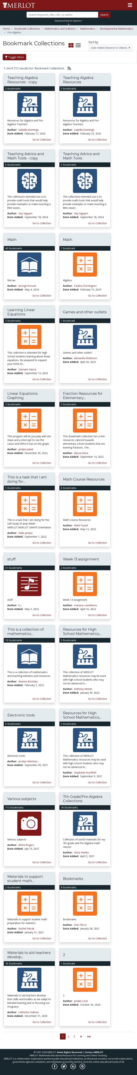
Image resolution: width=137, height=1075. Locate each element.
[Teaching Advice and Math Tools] (85, 180)
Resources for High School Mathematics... (82, 631)
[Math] (29, 264)
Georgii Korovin (27, 285)
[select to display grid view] (70, 45)
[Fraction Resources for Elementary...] (85, 420)
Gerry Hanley (81, 852)
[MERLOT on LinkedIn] (73, 1068)
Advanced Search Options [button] (68, 20)
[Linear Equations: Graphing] (29, 420)
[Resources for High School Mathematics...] (85, 656)
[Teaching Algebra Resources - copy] (29, 104)
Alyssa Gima (81, 453)
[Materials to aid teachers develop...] (29, 979)
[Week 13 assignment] (85, 583)
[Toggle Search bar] (68, 24)
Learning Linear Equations (21, 312)
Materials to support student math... (25, 878)
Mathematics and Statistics (60, 28)
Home (6, 28)
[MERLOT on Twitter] (64, 1068)
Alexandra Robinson (85, 358)
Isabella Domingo (28, 129)
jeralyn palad (25, 449)
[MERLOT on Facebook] (55, 1068)
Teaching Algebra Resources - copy (22, 80)
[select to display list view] (78, 45)
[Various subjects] (29, 823)
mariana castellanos (85, 605)
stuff (11, 559)
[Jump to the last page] (89, 1036)
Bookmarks (73, 879)
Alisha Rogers (26, 845)
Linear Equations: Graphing (22, 395)
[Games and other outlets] (85, 336)
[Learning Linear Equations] (29, 336)
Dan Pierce (80, 924)
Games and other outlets (85, 312)
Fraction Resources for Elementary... (83, 395)
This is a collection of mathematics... (25, 631)
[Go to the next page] (81, 1036)
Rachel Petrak (26, 928)
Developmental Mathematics (116, 28)
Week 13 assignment (81, 559)
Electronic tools (21, 715)
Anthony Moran (83, 689)
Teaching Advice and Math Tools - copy (25, 156)
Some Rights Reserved (69, 1052)
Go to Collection (41, 139)
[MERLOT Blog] (82, 1068)
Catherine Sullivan (28, 1012)
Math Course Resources (84, 479)
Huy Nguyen (25, 213)
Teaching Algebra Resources (78, 80)
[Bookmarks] (85, 903)
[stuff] (29, 583)
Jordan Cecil (81, 1001)
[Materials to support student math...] (29, 903)
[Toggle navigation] (130, 5)
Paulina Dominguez (85, 285)
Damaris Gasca (27, 369)
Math (12, 240)
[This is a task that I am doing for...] (29, 503)
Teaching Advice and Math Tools (81, 156)
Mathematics (87, 28)
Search (104, 14)
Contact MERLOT (94, 1052)
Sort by (93, 42)
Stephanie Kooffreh (85, 772)
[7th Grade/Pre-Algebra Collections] (85, 823)
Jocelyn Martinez (27, 761)
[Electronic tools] (29, 739)
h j (19, 605)
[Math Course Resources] (85, 503)
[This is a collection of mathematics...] (29, 656)
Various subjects (21, 799)
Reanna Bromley (28, 681)
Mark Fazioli (81, 525)
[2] (85, 979)
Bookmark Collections (27, 28)
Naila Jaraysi (25, 533)
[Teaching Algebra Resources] (85, 104)
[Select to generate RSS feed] (68, 68)
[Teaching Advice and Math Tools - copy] (29, 180)
